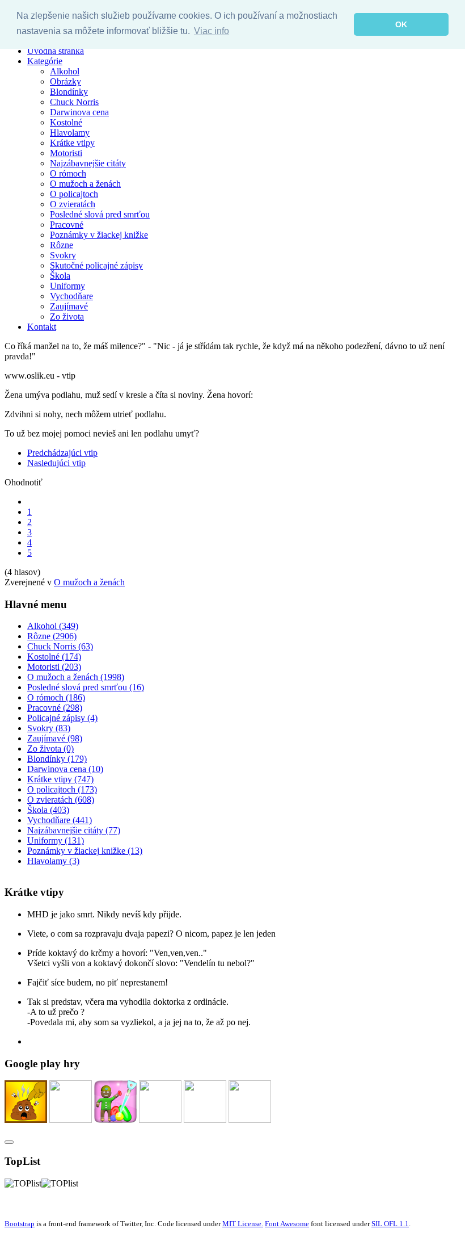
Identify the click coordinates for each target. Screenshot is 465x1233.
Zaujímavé (69, 306)
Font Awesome (287, 1223)
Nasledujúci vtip (56, 463)
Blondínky (69, 92)
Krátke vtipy (72, 143)
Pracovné (66, 224)
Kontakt (41, 327)
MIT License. (242, 1223)
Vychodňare (71, 296)
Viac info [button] (211, 31)
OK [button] (401, 24)
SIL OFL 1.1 (390, 1223)
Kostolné (66, 122)
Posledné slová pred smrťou (100, 214)
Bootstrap (20, 1223)
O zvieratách (72, 204)
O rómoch (68, 173)
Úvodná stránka (55, 51)
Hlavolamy (70, 132)
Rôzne (61, 245)
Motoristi (66, 153)
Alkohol (64, 71)
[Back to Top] (9, 1142)
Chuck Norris (74, 102)
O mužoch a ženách (85, 183)
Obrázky (65, 81)
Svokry (63, 255)
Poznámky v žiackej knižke (99, 235)
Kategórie (44, 61)
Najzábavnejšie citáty (88, 163)
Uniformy (67, 286)
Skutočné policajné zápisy (96, 265)
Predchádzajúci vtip (62, 453)
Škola (60, 275)
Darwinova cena (79, 112)
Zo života (67, 316)
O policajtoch (74, 194)
